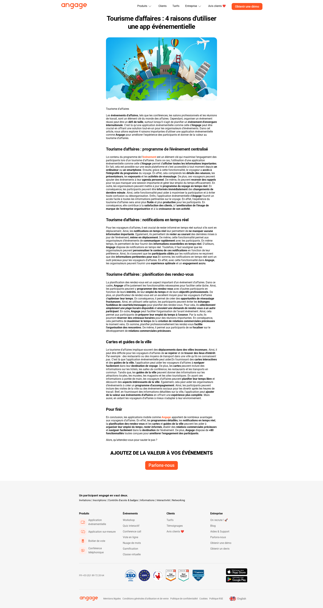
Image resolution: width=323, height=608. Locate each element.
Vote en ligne (130, 537)
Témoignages (175, 525)
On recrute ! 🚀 (219, 520)
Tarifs (175, 6)
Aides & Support (219, 531)
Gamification (130, 548)
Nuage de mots (132, 543)
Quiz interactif (131, 525)
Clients (162, 6)
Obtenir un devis (219, 548)
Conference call (132, 531)
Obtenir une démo (220, 543)
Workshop (129, 520)
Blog (213, 525)
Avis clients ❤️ (175, 531)
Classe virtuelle (132, 554)
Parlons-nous (218, 537)
